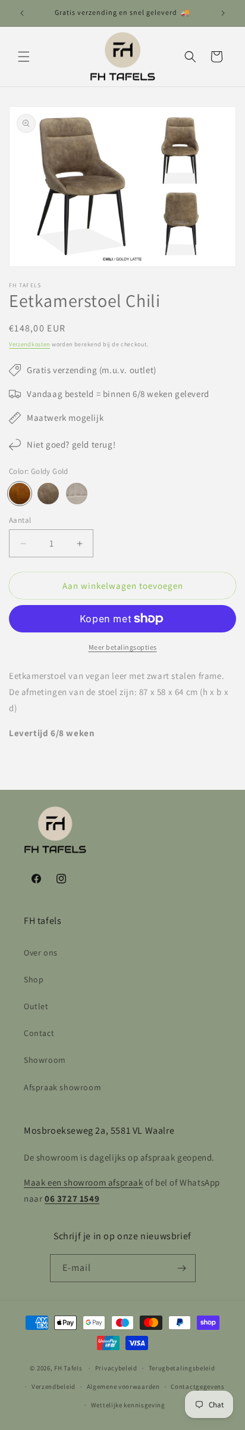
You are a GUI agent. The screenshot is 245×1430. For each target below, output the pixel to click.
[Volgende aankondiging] (223, 13)
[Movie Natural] (76, 493)
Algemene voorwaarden (123, 1386)
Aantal (20, 520)
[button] (24, 57)
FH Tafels (68, 1368)
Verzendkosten (29, 344)
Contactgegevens (198, 1386)
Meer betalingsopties (123, 647)
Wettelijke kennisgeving (128, 1405)
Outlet (36, 1006)
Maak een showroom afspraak (83, 1182)
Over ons (41, 952)
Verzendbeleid (54, 1386)
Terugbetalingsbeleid (182, 1368)
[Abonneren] (182, 1268)
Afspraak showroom (62, 1087)
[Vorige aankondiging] (22, 13)
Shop (33, 979)
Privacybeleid (116, 1368)
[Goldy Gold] (19, 493)
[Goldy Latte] (48, 493)
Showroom (45, 1059)
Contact (39, 1033)
